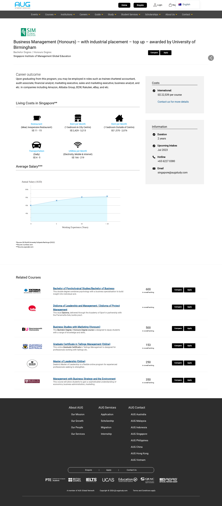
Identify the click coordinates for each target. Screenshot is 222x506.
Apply (166, 53)
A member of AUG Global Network (80, 491)
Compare (154, 53)
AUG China (137, 446)
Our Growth (77, 420)
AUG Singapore (139, 433)
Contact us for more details (173, 101)
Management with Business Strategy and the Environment (84, 378)
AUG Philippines (139, 440)
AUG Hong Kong (139, 453)
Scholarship (107, 420)
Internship (106, 433)
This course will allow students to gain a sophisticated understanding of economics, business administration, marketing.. (84, 383)
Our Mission (77, 414)
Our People (77, 427)
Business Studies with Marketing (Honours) (76, 326)
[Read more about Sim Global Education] (28, 37)
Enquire (140, 5)
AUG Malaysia (138, 420)
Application (107, 414)
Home (124, 5)
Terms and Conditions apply (144, 491)
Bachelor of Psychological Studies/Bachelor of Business (83, 288)
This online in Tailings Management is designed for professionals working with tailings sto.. (84, 348)
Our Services (78, 433)
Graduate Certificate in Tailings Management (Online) (81, 344)
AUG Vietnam (138, 459)
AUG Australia (138, 414)
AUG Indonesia (139, 427)
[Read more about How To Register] (169, 484)
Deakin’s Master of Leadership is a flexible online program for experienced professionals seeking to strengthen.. (85, 365)
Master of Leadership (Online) (69, 361)
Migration (106, 427)
